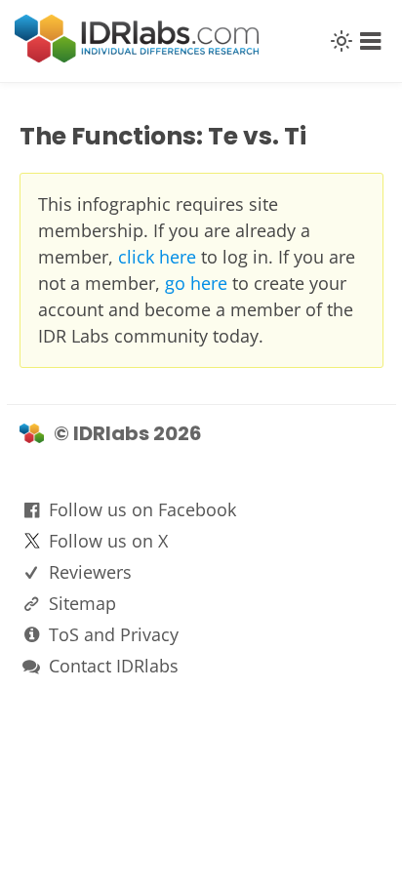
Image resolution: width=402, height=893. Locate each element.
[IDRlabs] (137, 57)
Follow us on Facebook (142, 509)
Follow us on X (108, 540)
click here (157, 256)
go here (196, 283)
